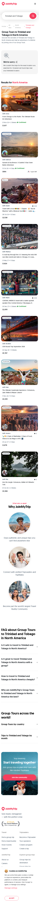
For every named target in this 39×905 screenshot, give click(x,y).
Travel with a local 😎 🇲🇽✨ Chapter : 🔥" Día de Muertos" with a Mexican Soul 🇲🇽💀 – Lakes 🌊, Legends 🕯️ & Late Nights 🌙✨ (18, 210)
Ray (7, 479)
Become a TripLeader (28, 837)
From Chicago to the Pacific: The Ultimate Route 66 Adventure (18, 118)
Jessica (8, 433)
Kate (7, 387)
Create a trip (24, 848)
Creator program (26, 845)
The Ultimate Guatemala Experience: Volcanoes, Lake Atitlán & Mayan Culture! (18, 391)
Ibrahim (8, 344)
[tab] (17, 109)
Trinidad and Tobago (30, 26)
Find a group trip (8, 837)
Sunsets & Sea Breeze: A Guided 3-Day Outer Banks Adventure (17, 164)
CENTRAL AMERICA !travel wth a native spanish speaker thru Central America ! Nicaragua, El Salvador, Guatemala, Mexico (18, 302)
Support (5, 848)
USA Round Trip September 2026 (13, 347)
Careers (4, 863)
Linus (7, 114)
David (8, 206)
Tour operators (25, 841)
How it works (7, 845)
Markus (8, 252)
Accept (11, 898)
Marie (8, 298)
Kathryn (8, 160)
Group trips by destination (25, 861)
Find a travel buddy (9, 841)
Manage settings (11, 888)
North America (18, 26)
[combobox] (16, 16)
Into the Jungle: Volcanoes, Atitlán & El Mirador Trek (18, 483)
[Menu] (35, 4)
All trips (10, 26)
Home (4, 26)
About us (5, 859)
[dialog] (19, 885)
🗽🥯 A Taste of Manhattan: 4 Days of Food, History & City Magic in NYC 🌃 (17, 437)
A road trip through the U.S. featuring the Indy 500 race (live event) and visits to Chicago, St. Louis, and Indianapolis (19, 256)
